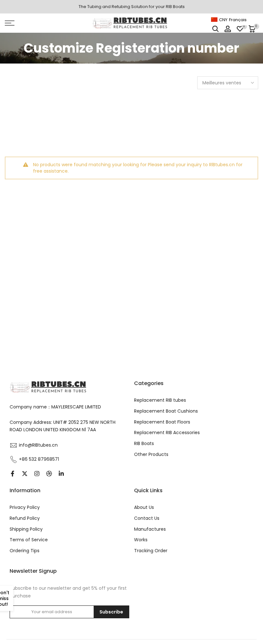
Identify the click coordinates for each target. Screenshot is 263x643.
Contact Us (146, 518)
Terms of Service (29, 539)
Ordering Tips (24, 550)
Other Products (151, 454)
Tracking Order (150, 550)
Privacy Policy (25, 507)
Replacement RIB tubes (160, 400)
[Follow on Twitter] (25, 473)
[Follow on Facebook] (12, 473)
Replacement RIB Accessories (167, 432)
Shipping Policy (26, 529)
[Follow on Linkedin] (61, 473)
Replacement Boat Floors (162, 422)
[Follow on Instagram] (37, 473)
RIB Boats (144, 443)
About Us (144, 507)
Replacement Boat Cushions (166, 411)
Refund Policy (25, 518)
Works (141, 539)
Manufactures (150, 529)
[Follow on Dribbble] (49, 473)
